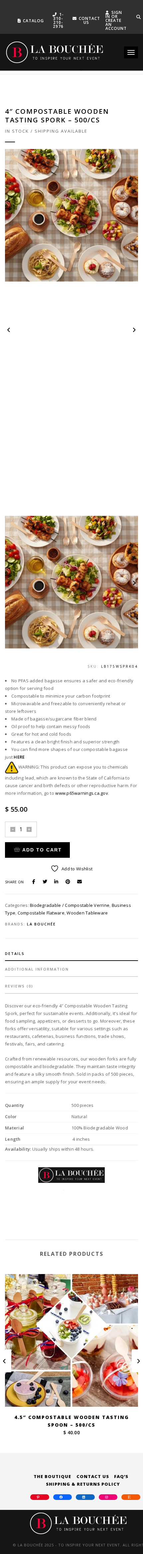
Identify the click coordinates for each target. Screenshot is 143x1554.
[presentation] (9, 330)
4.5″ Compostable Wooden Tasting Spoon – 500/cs (71, 1421)
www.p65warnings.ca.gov (81, 793)
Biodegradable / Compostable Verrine (69, 905)
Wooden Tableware (87, 913)
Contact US (89, 20)
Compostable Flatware (41, 913)
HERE (19, 757)
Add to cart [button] (76, 1394)
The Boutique (52, 1476)
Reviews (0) (19, 985)
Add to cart (42, 849)
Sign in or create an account (116, 20)
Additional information (37, 969)
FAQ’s (121, 1476)
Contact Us (92, 1476)
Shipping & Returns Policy (83, 1484)
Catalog (33, 21)
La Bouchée (41, 923)
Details (15, 953)
